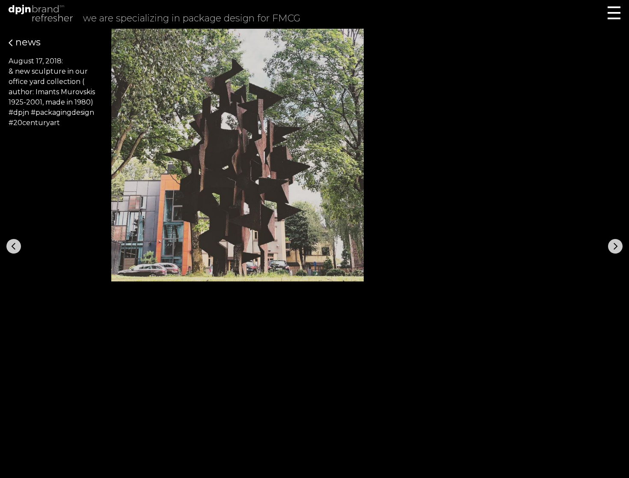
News (27, 42)
